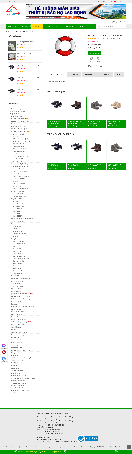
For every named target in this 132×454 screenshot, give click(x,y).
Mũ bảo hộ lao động (17, 191)
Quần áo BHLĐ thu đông (21, 176)
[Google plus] (15, 1)
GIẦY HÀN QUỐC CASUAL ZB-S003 (28, 89)
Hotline (123, 22)
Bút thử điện (15, 363)
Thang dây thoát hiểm (17, 388)
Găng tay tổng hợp (19, 241)
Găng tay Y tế (17, 273)
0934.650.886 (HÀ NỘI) (27, 452)
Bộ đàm (13, 329)
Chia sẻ (100, 66)
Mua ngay (96, 53)
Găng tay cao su (18, 253)
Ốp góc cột (14, 345)
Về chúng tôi (101, 1)
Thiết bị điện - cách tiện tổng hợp (22, 358)
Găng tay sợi (17, 268)
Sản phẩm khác (18, 161)
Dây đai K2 (16, 213)
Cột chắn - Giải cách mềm (19, 332)
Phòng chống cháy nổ (18, 319)
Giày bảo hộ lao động (18, 134)
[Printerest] (12, 1)
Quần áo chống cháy (19, 183)
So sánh (98, 61)
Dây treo (14, 304)
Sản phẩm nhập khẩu (17, 118)
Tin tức (57, 26)
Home (8, 31)
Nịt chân (15, 136)
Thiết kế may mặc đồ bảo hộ (19, 375)
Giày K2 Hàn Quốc (19, 146)
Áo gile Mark (17, 174)
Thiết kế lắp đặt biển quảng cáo (20, 306)
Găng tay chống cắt (19, 243)
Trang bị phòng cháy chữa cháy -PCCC (22, 378)
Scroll (129, 447)
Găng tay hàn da (18, 261)
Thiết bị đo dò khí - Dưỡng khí (19, 390)
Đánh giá (88, 74)
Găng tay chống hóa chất (21, 258)
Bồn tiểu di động (16, 347)
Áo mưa (15, 181)
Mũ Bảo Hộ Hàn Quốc (18, 124)
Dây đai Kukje (17, 208)
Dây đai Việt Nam (18, 206)
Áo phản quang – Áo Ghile (21, 166)
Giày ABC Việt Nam (19, 159)
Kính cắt (15, 229)
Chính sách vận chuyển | (59, 447)
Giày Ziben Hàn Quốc (20, 151)
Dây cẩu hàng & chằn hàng (18, 383)
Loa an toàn (15, 368)
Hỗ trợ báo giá (113, 22)
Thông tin (74, 74)
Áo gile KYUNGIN (18, 169)
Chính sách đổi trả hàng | (43, 447)
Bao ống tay (17, 248)
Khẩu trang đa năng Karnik (25, 42)
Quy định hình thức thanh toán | (78, 447)
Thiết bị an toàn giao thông (19, 322)
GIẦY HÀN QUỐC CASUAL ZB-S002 (28, 77)
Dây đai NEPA (17, 201)
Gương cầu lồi (16, 340)
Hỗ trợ (110, 1)
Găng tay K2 (17, 246)
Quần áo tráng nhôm (18, 380)
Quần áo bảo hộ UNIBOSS (21, 171)
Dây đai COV (17, 211)
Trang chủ (13, 26)
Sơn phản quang (16, 327)
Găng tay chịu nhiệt (19, 256)
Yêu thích (91, 61)
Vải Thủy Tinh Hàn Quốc (19, 129)
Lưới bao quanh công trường (20, 299)
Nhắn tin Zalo (4, 361)
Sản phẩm (36, 26)
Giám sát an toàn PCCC (17, 111)
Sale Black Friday (15, 109)
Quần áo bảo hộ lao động (19, 164)
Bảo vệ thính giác (17, 281)
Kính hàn (16, 236)
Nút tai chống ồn (18, 283)
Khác (119, 74)
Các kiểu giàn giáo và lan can (21, 296)
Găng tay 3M (17, 251)
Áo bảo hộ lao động (19, 178)
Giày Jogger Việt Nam (20, 154)
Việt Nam (119, 1)
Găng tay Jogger (18, 263)
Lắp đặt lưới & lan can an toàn (20, 294)
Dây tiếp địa (15, 365)
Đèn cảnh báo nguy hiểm (19, 335)
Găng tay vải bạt (18, 271)
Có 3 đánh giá (103, 38)
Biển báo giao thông (17, 311)
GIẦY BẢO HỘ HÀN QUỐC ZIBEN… (74, 122)
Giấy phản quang (17, 342)
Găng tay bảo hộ (16, 239)
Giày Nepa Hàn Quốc (20, 149)
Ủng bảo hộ (15, 276)
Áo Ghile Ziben (17, 186)
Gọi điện (4, 354)
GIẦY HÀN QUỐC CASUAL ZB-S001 (28, 65)
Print (91, 66)
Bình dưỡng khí (16, 288)
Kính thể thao (17, 226)
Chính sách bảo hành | (27, 447)
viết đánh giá (117, 38)
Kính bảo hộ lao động (18, 224)
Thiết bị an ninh (15, 373)
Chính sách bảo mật (12, 447)
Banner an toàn (16, 309)
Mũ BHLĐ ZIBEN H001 (24, 53)
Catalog (47, 26)
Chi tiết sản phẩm (57, 74)
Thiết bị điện (14, 355)
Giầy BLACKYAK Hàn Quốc (21, 141)
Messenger (4, 348)
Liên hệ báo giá (104, 74)
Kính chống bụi (17, 231)
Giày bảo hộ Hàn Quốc (18, 126)
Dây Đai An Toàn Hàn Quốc (20, 121)
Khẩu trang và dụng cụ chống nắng (22, 218)
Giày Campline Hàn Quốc (21, 156)
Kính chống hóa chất (19, 233)
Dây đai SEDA (17, 216)
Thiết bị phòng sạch (17, 221)
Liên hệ (80, 26)
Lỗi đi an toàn (15, 317)
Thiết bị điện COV (17, 360)
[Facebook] (7, 1)
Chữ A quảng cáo (17, 314)
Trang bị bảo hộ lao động (18, 131)
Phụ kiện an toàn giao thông (20, 350)
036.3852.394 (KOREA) (52, 452)
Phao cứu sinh (16, 291)
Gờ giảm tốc (15, 337)
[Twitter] (9, 1)
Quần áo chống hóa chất (21, 188)
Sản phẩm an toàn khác (17, 393)
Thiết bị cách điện (17, 370)
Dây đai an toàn (16, 199)
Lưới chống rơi (16, 301)
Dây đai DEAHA (18, 203)
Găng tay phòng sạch (20, 266)
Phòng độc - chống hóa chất (20, 278)
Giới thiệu (25, 26)
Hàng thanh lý (14, 114)
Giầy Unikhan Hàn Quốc (20, 139)
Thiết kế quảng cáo (16, 116)
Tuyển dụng (69, 26)
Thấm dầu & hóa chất (17, 385)
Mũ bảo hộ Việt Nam (19, 196)
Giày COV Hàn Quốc (19, 144)
